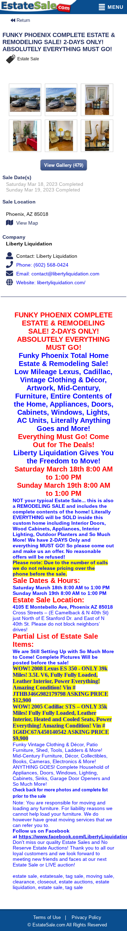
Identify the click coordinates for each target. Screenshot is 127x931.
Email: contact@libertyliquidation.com (57, 273)
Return (22, 20)
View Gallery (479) (63, 165)
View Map (26, 223)
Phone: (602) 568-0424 (41, 265)
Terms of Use (47, 917)
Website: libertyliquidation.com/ (50, 282)
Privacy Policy (86, 917)
